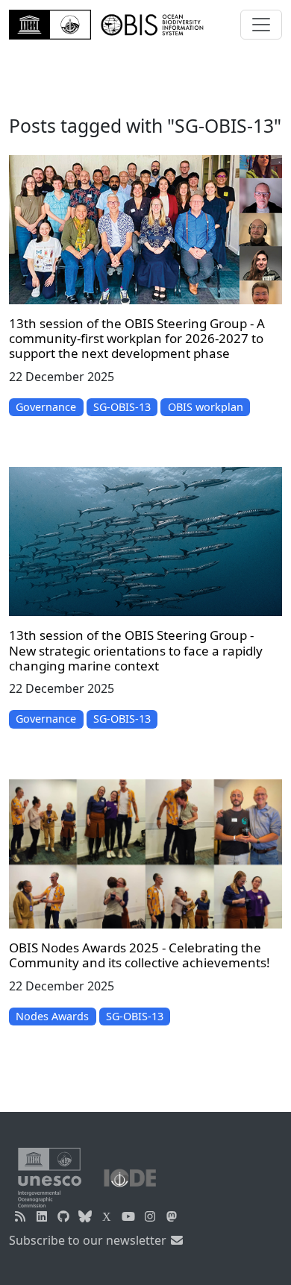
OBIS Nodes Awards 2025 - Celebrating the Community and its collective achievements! (139, 955)
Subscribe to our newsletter (89, 1240)
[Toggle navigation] (261, 25)
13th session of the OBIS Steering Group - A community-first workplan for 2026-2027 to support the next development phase (137, 338)
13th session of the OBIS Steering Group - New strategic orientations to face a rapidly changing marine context (136, 650)
